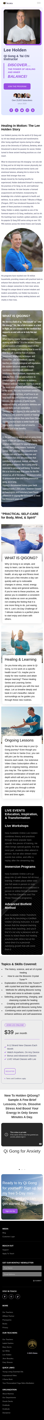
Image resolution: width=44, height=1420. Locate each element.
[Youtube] (22, 110)
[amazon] (33, 110)
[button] (19, 1169)
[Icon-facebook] (4, 1296)
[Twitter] (16, 110)
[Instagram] (27, 110)
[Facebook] (11, 110)
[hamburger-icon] (39, 3)
